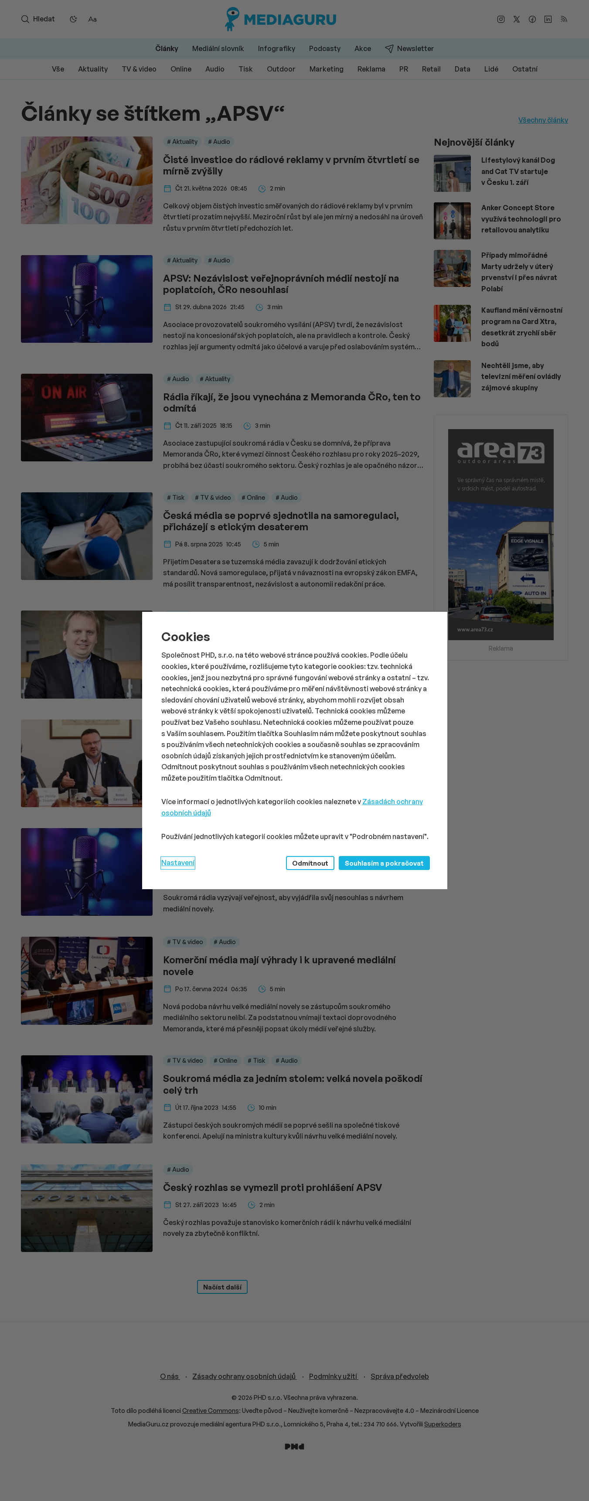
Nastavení (177, 862)
